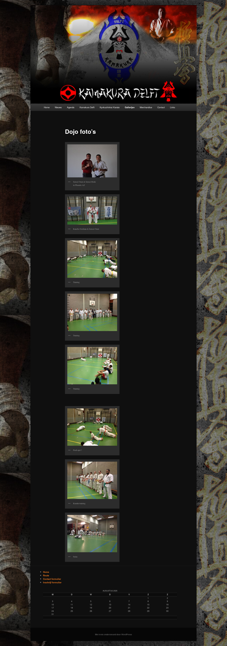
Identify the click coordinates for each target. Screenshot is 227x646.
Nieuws (58, 107)
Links (172, 107)
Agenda (70, 107)
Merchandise (146, 107)
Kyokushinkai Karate (109, 107)
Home (47, 107)
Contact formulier (52, 578)
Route (46, 575)
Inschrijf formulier (52, 582)
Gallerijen (130, 107)
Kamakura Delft (87, 107)
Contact (161, 107)
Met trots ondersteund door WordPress (113, 634)
